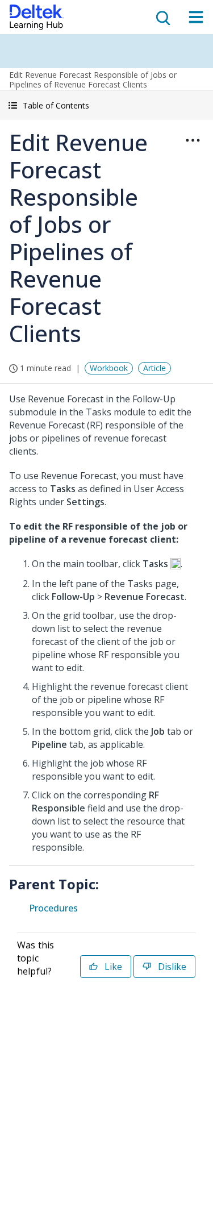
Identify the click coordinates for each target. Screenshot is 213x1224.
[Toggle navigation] (196, 17)
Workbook (109, 368)
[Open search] (162, 17)
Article (154, 368)
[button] (106, 105)
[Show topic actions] (192, 140)
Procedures (53, 908)
